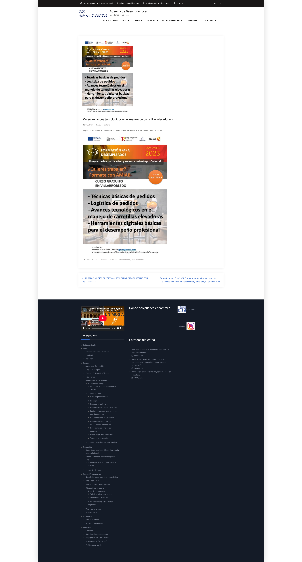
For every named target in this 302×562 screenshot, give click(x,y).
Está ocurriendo (110, 20)
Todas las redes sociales (100, 438)
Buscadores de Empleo (99, 404)
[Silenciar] (117, 328)
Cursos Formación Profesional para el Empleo (112, 259)
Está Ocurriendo (137, 259)
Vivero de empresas (93, 509)
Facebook (89, 355)
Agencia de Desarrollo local (128, 11)
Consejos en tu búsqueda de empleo (102, 442)
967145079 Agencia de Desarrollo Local (98, 3)
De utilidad (193, 20)
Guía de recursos (92, 519)
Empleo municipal (93, 369)
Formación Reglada (93, 470)
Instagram (89, 359)
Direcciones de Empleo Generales (103, 407)
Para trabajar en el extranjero (101, 434)
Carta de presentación (99, 396)
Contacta (89, 530)
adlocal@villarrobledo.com (129, 3)
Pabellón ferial (91, 512)
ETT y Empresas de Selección (102, 417)
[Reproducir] (84, 328)
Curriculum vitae (94, 393)
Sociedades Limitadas (99, 497)
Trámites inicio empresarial (101, 494)
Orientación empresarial (95, 488)
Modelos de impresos (94, 523)
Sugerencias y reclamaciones (97, 538)
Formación (151, 20)
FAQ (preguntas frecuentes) (96, 541)
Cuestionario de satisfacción (97, 534)
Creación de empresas (97, 491)
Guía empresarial (92, 480)
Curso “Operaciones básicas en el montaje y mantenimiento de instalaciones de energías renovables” (149, 362)
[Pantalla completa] (121, 328)
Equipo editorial (104, 125)
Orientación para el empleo (96, 380)
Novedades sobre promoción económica (102, 477)
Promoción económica (172, 20)
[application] (102, 318)
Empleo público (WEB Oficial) (97, 373)
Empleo (136, 20)
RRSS (124, 20)
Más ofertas (90, 377)
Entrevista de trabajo (96, 383)
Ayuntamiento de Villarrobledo (97, 351)
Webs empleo (93, 401)
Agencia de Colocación (95, 366)
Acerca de (209, 20)
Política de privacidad (94, 545)
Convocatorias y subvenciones (98, 484)
